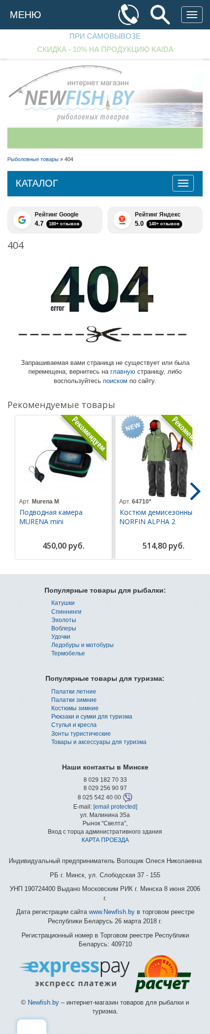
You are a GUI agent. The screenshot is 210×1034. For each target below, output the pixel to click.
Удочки (60, 636)
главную (122, 371)
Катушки (63, 603)
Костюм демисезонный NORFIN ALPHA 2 (157, 516)
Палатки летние (73, 691)
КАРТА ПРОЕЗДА (105, 840)
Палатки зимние (74, 700)
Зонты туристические (81, 733)
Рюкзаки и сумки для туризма (91, 716)
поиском (115, 381)
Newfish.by (43, 1002)
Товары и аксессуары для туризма (99, 742)
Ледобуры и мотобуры (82, 645)
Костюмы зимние (75, 708)
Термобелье (68, 653)
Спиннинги (66, 611)
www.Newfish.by (112, 911)
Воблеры (63, 628)
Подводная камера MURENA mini (51, 516)
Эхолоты (63, 620)
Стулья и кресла (74, 724)
